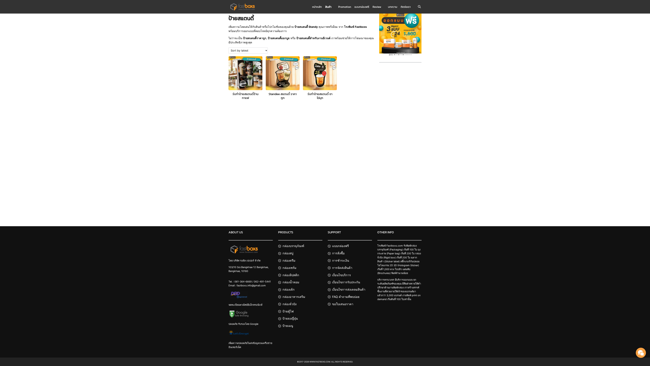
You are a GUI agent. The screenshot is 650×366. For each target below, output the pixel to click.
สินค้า (328, 7)
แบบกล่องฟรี (361, 7)
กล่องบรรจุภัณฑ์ (293, 246)
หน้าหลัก (317, 7)
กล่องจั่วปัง (290, 304)
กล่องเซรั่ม (289, 268)
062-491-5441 (262, 281)
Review (377, 7)
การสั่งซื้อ (338, 253)
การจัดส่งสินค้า (342, 268)
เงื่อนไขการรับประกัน (346, 282)
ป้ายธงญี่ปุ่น (290, 318)
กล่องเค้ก (289, 289)
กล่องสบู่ (288, 253)
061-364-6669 (243, 281)
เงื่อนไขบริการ (341, 275)
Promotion (344, 7)
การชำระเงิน (340, 260)
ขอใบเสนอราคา (342, 304)
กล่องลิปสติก (291, 275)
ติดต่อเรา (406, 7)
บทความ (392, 7)
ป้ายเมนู (288, 326)
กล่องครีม (289, 260)
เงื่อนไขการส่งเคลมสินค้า (348, 289)
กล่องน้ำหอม (291, 282)
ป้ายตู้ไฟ (288, 311)
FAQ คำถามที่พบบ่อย (346, 297)
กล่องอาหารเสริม (294, 297)
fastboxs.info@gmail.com (251, 285)
